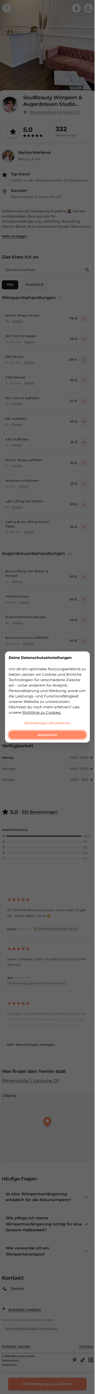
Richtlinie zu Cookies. (41, 712)
